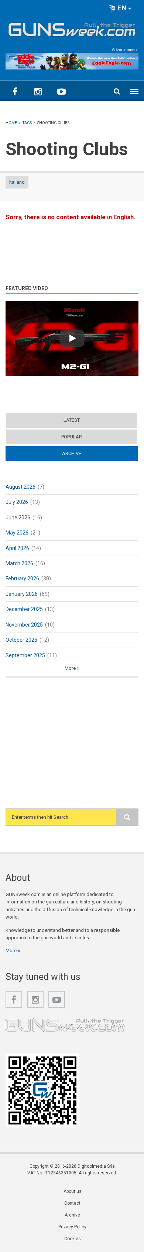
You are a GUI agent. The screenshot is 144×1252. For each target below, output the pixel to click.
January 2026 (22, 594)
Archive (86, 453)
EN (121, 8)
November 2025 (24, 625)
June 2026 (18, 517)
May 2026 (17, 533)
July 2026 (17, 502)
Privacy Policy (72, 1227)
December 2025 (24, 609)
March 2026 (19, 563)
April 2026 (17, 548)
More (71, 668)
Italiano (17, 182)
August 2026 (20, 487)
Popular (71, 437)
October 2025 (21, 640)
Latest (72, 420)
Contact (72, 1203)
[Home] (72, 28)
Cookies (72, 1238)
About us (73, 1191)
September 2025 (25, 655)
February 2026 (22, 578)
